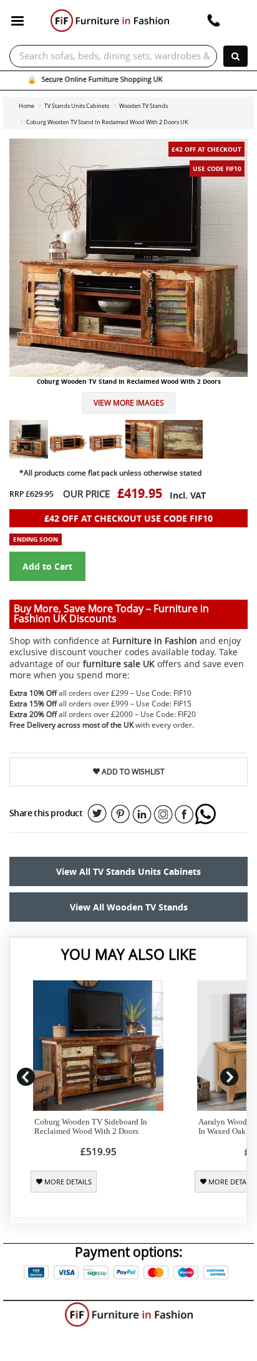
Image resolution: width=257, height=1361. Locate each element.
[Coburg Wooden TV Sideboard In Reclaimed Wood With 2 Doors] (98, 1045)
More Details (67, 1182)
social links (97, 814)
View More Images (129, 402)
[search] (235, 56)
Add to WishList (132, 771)
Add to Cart (47, 566)
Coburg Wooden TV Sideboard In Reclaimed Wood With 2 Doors (90, 1126)
